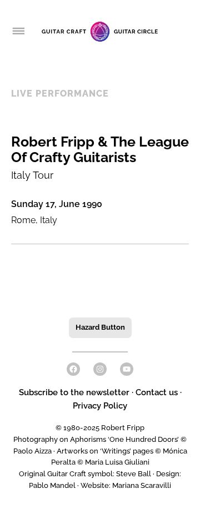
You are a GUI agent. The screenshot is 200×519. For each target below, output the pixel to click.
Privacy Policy (100, 406)
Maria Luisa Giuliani (117, 462)
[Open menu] (17, 31)
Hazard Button (100, 327)
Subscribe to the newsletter (75, 392)
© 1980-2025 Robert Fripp (100, 428)
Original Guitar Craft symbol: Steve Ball (85, 474)
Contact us (157, 392)
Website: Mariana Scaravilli (126, 485)
